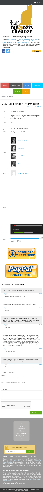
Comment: (4, 389)
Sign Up (30, 451)
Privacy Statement (21, 433)
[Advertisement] (21, 67)
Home (4, 85)
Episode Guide (16, 85)
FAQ (21, 426)
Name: (3, 375)
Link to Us (21, 431)
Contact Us (21, 428)
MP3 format (11, 42)
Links (26, 91)
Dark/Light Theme (21, 436)
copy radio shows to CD (24, 42)
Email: (13, 382)
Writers (17, 91)
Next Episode (33, 106)
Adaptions (37, 85)
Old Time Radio (15, 460)
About (21, 424)
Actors (27, 85)
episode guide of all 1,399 (23, 39)
